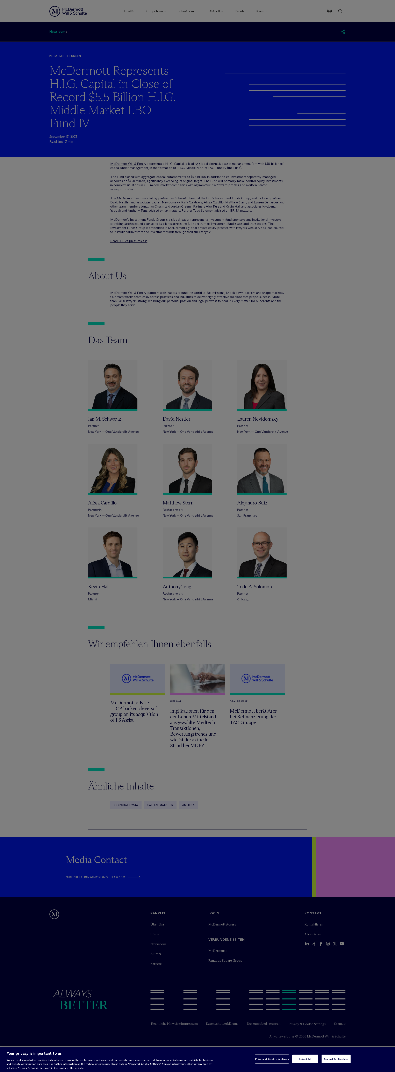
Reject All (305, 1058)
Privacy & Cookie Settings (272, 1058)
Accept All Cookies (336, 1058)
